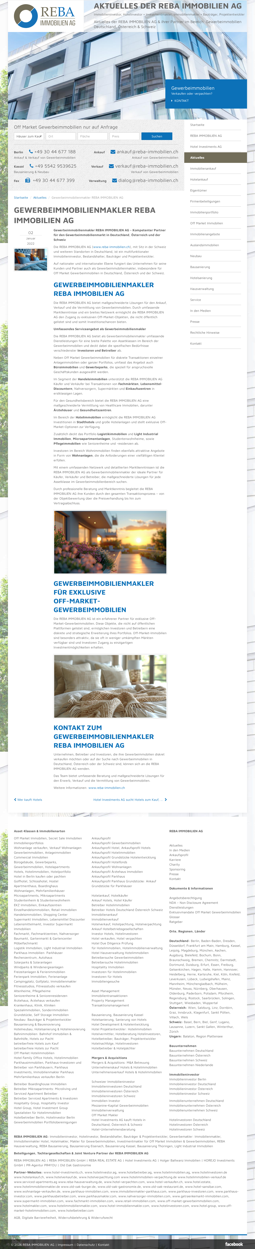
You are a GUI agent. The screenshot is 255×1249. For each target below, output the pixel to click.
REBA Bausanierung (53, 1146)
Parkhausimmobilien (28, 1062)
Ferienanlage (57, 976)
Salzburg (204, 1007)
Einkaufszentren (50, 905)
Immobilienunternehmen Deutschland (196, 1100)
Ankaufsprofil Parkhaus (108, 876)
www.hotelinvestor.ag (100, 1172)
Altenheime (22, 991)
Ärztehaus (21, 1000)
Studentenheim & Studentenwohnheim (42, 900)
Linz (215, 1007)
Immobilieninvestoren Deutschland (116, 1086)
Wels (184, 1017)
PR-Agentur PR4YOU (41, 1165)
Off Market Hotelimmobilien (34, 1053)
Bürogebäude (23, 862)
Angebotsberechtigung (185, 898)
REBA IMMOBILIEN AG (206, 135)
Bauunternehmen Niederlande (191, 1065)
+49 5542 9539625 (55, 166)
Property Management (108, 1000)
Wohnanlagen (24, 890)
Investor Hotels (102, 933)
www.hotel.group (203, 1205)
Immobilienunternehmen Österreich (195, 1105)
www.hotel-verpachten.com (124, 1182)
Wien (192, 1007)
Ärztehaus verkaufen (45, 1000)
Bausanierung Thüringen (155, 1146)
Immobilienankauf (203, 168)
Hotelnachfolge (103, 1043)
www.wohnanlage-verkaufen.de (37, 1191)
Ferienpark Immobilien (30, 976)
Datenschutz (86, 1244)
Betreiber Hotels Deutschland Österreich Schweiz (127, 910)
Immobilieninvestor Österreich (191, 1089)
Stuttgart (175, 1003)
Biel (205, 1022)
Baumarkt (21, 938)
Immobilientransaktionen (110, 995)
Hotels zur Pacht (42, 1038)
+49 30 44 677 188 (55, 151)
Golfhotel (20, 881)
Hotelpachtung (122, 924)
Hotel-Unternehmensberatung (113, 1129)
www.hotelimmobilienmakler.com (73, 1205)
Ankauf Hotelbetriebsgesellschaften (117, 929)
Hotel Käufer (123, 900)
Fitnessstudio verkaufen (53, 986)
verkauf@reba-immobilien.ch (146, 166)
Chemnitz (211, 960)
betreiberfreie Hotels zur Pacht (36, 1048)
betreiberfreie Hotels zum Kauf (36, 1043)
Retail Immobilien (64, 910)
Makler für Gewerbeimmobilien (92, 1141)
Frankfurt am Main (200, 945)
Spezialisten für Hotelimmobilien (37, 1112)
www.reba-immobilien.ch (111, 247)
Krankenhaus (23, 1005)
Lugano (224, 1022)
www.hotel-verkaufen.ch (164, 1182)
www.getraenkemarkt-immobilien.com (200, 1196)
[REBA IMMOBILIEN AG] (44, 15)
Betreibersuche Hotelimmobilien (115, 962)
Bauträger (34, 1019)
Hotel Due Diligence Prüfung (112, 943)
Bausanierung (200, 267)
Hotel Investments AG (206, 146)
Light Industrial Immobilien (63, 948)
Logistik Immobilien (28, 948)
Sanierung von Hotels (131, 1019)
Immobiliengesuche (106, 981)
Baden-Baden (211, 941)
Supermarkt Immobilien (31, 919)
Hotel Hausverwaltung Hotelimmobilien (120, 952)
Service (195, 299)
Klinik (38, 1005)
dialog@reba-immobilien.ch (148, 180)
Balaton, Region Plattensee (203, 1036)
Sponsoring (177, 869)
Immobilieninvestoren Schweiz (113, 1096)
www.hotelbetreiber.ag (135, 1172)
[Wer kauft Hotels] (15, 799)
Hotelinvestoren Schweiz (187, 1129)
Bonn (217, 955)
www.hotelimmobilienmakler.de (37, 1186)
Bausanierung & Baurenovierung (37, 1024)
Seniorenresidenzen (53, 995)
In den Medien (200, 310)
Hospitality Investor (55, 1103)
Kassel (235, 945)
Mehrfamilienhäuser (50, 890)
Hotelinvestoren (126, 933)
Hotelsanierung (201, 278)
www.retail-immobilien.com (135, 1201)
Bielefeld (191, 955)
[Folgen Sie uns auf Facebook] (234, 1244)
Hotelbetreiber (102, 1048)
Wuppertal (210, 1003)
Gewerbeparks (45, 862)
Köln (224, 974)
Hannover (230, 969)
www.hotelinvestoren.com (170, 1205)
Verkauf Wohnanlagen (65, 848)
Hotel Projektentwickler (109, 1029)
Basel (188, 1022)
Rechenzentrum (25, 957)
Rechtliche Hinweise (205, 332)
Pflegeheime (41, 991)
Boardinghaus (48, 886)
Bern (197, 1022)
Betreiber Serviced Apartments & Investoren (46, 1098)
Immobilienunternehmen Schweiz (193, 1110)
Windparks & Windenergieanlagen (38, 967)
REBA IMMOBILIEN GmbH (67, 1160)
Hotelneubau (23, 1029)
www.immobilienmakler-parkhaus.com (138, 1191)
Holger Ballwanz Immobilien (180, 1160)
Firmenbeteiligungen (205, 201)
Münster (175, 988)
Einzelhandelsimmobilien (31, 910)
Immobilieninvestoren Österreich (115, 1091)
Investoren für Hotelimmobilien (114, 972)
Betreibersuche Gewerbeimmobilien (117, 957)
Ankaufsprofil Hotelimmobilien (113, 852)
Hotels (18, 871)
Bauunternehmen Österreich (189, 1055)
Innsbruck (185, 1012)
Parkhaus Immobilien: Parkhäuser (38, 952)
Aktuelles (197, 157)
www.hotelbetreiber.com (76, 1210)
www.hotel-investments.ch (63, 1172)
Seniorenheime (24, 995)
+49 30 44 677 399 (54, 180)
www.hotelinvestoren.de (209, 1172)
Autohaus (45, 957)
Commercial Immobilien (31, 857)
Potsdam (210, 993)
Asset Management (106, 991)
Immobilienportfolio (204, 212)
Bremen (197, 960)
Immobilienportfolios (28, 843)
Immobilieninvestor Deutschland (192, 1084)
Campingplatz (24, 981)
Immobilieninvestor (63, 1136)
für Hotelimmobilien (106, 948)
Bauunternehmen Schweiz (188, 1060)
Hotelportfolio (61, 871)
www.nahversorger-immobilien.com (144, 1196)
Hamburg (222, 945)
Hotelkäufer (119, 895)
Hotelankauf (199, 179)
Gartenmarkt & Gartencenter (51, 938)
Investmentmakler (130, 1141)
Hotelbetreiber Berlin (29, 1117)
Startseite (197, 124)
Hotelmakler (59, 1141)
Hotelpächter (126, 1048)
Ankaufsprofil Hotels (135, 848)
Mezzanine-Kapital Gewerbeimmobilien (120, 1105)
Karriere (175, 859)
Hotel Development (106, 1024)
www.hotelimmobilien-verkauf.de (202, 1177)
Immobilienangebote (205, 234)
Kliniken (49, 1005)
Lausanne (176, 1026)
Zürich (173, 1031)
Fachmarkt (21, 933)
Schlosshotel (38, 881)
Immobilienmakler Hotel (31, 1141)
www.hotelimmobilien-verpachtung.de (149, 1177)
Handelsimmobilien (27, 914)
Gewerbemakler (180, 1136)
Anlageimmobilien (58, 852)
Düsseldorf (176, 945)
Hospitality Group (26, 1103)
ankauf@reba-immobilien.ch (147, 151)
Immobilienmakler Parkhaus (53, 1072)
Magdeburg (189, 950)
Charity (174, 864)
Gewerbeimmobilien (28, 852)
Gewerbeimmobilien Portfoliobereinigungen (45, 1122)
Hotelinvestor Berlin (60, 1117)
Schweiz (175, 1022)
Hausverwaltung (202, 289)
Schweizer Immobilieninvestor (113, 1081)
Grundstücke (23, 1015)
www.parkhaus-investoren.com (190, 1191)
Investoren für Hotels (107, 976)
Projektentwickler (58, 1019)
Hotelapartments (57, 867)
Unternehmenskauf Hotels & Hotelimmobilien (124, 1067)
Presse (195, 321)
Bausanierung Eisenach (86, 1146)
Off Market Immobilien (206, 223)
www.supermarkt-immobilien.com (38, 1201)
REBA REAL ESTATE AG (105, 1160)
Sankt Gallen (206, 1026)
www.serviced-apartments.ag (35, 1182)
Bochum (205, 955)
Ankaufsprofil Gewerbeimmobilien (116, 843)
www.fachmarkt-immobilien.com (89, 1201)
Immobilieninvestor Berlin (187, 1079)
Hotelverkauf (101, 924)
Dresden (229, 941)
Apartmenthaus (25, 886)
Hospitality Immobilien (108, 967)
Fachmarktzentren (44, 933)
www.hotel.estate (197, 1182)
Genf (213, 1022)
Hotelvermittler (103, 1034)
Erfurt (205, 964)
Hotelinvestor (88, 1136)
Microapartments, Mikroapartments (39, 895)
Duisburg (192, 964)
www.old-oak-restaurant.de (163, 1186)
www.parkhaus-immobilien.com (85, 1191)
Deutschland (178, 941)
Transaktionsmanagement (110, 1005)
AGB (17, 1217)
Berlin (195, 941)
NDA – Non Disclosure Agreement (193, 902)
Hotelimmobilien (37, 871)
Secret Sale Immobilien (65, 838)
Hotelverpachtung (148, 924)
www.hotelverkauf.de (61, 1177)
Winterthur (225, 1026)
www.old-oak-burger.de (78, 1186)
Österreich (177, 1007)
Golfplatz (42, 981)
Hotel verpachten (129, 938)
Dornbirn (226, 1007)
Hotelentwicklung (136, 1024)
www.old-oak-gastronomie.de (119, 1186)
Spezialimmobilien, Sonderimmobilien (41, 1010)
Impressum (65, 1244)
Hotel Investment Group (50, 1108)
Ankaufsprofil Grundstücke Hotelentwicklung (124, 857)
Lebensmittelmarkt (27, 924)
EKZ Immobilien (25, 905)
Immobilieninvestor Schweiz (189, 1093)
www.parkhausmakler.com (97, 1196)
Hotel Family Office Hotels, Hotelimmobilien (46, 1057)
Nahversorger (69, 933)
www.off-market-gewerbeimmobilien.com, (188, 1201)
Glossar (174, 917)
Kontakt (182, 100)
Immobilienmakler (207, 1136)
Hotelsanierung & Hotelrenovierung (59, 1029)
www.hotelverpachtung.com (99, 1177)
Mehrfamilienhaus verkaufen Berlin (39, 1077)
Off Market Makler (105, 1115)
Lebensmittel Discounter (67, 919)
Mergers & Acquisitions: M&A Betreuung (120, 1062)
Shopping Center (55, 914)
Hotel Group (22, 1108)
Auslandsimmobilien (204, 245)
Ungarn (175, 1036)
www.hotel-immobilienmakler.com (124, 1205)
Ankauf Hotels (102, 900)
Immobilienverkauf (105, 919)
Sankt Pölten (220, 1012)
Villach (174, 1017)
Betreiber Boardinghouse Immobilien (40, 1084)
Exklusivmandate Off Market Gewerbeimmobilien (205, 912)
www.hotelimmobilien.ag (172, 1172)
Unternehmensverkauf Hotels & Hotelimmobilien (127, 1072)
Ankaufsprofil (101, 838)
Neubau (196, 256)
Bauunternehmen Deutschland (191, 1050)
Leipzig (174, 950)
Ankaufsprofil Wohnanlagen (111, 867)
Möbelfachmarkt (26, 943)
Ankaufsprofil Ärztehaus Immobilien (117, 871)
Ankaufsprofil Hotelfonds (109, 862)
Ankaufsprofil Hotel (105, 848)
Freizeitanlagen (25, 972)
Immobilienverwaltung (108, 1110)
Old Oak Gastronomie (75, 1165)
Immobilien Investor (106, 1100)
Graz (172, 1012)
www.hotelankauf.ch (29, 1177)
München (206, 950)
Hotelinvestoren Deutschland (190, 1120)
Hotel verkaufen (103, 938)
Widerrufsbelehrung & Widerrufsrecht (85, 1217)
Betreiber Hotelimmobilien (111, 905)
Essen (215, 964)
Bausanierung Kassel (128, 1015)
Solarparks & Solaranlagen (33, 962)
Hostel (53, 881)
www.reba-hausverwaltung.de (80, 1182)
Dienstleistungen (181, 907)
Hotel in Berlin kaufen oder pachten (40, 876)
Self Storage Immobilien (51, 1015)
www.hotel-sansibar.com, (203, 1186)
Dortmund (176, 964)
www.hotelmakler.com (30, 1205)
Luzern (190, 1026)
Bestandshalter (111, 1136)
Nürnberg (200, 988)
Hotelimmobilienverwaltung (143, 948)
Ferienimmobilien (52, 972)
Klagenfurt (201, 1012)
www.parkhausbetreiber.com (55, 1196)
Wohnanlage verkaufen (30, 848)
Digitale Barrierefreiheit (39, 1217)
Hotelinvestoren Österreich (188, 1124)
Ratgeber (176, 921)
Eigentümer (198, 190)
